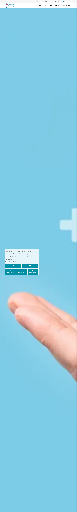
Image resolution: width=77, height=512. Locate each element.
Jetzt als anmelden (13, 267)
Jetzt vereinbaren (30, 267)
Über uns (57, 5)
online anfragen (10, 272)
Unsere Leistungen (42, 5)
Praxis (50, 5)
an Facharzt (21, 273)
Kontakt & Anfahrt (66, 5)
